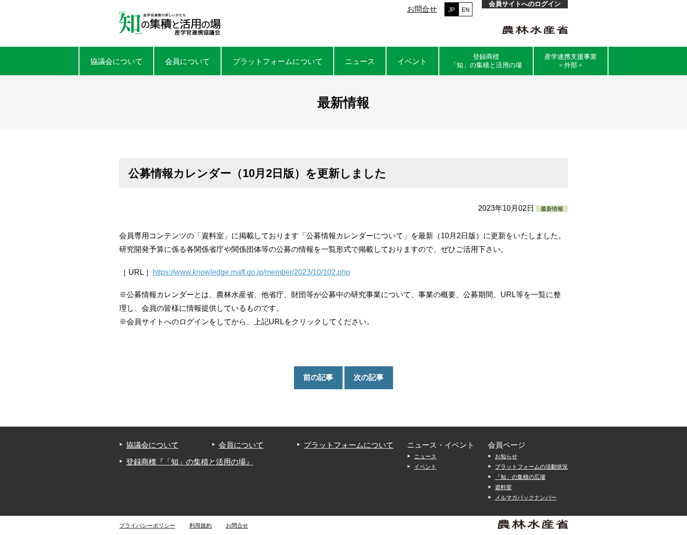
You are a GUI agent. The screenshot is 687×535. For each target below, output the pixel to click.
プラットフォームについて (277, 61)
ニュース (360, 61)
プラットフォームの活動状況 (531, 467)
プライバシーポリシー (147, 525)
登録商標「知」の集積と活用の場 (486, 61)
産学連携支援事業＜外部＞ (570, 61)
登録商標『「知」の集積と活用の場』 (189, 462)
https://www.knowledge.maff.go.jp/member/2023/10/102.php (251, 272)
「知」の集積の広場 (520, 477)
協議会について (116, 61)
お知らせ (506, 456)
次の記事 (369, 377)
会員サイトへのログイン (525, 3)
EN (466, 10)
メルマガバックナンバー (526, 497)
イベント (412, 61)
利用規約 (200, 525)
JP (451, 10)
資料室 (503, 487)
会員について (187, 61)
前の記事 (318, 377)
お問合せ (422, 9)
